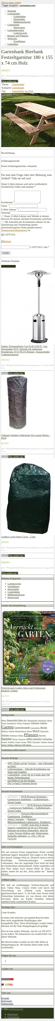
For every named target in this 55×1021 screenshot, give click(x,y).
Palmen (20, 735)
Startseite (11, 11)
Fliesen (19, 723)
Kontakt (5, 998)
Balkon (3, 720)
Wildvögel (18, 745)
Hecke (43, 727)
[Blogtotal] (7, 985)
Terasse (17, 742)
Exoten (3, 723)
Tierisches (12, 38)
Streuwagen (19, 27)
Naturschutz (44, 731)
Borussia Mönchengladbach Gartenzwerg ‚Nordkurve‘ (27, 815)
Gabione (43, 723)
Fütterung (35, 723)
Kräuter (29, 731)
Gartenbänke (19, 16)
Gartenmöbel (13, 13)
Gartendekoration (15, 30)
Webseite (5, 212)
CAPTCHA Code (39, 247)
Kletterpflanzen (20, 731)
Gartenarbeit (13, 24)
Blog (25, 720)
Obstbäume (14, 735)
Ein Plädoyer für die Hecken (21, 780)
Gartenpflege (35, 728)
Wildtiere (10, 745)
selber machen (34, 738)
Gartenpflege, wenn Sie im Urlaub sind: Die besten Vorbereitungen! (28, 776)
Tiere (29, 742)
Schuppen (22, 739)
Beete (20, 720)
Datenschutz (7, 1003)
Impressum (6, 1001)
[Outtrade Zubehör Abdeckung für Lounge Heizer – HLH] (16, 432)
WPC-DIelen (26, 745)
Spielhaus (11, 742)
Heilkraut (4, 731)
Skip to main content (11, 2)
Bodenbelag (42, 720)
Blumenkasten (33, 720)
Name (5, 206)
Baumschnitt (12, 720)
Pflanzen (31, 735)
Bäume (49, 720)
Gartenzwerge (20, 33)
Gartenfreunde (22, 727)
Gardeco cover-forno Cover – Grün (18, 536)
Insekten (12, 731)
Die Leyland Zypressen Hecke (22, 783)
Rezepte (15, 739)
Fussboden (26, 723)
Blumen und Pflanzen (17, 36)
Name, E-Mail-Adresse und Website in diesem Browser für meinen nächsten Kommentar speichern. (26, 217)
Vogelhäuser (19, 41)
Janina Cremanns (15, 819)
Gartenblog (12, 44)
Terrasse (24, 742)
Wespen (4, 745)
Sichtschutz (47, 739)
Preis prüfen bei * (9, 81)
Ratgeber (6, 738)
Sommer (4, 742)
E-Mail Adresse (9, 209)
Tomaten (44, 742)
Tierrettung (36, 742)
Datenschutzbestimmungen (14, 230)
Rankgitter (42, 735)
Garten (7, 726)
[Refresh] (6, 241)
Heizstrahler (19, 19)
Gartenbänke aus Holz (22, 91)
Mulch (36, 730)
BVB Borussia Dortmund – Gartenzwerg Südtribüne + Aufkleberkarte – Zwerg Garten (28, 799)
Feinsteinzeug (12, 723)
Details (4, 373)
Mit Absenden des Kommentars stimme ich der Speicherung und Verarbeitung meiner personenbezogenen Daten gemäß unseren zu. (25, 226)
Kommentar (7, 202)
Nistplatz (5, 735)
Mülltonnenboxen (22, 22)
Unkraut (50, 742)
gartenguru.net (16, 1009)
